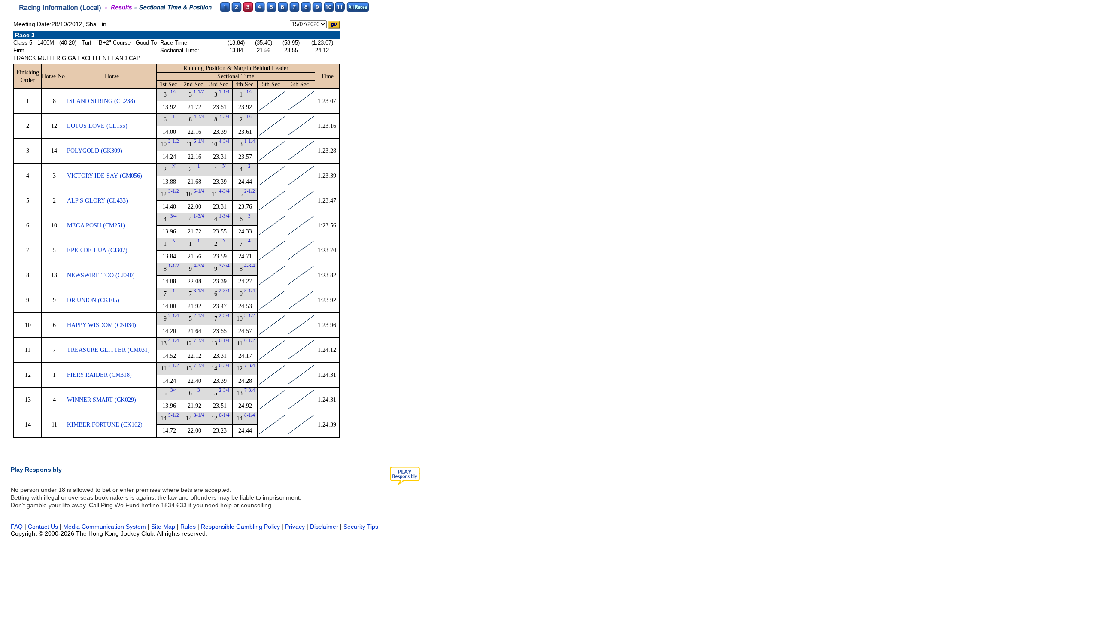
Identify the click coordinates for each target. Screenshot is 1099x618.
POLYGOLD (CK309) (94, 151)
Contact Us (43, 526)
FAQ (17, 526)
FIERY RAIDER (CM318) (99, 375)
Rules (188, 526)
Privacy (295, 526)
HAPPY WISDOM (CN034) (101, 325)
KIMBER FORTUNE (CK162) (105, 424)
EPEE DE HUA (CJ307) (97, 250)
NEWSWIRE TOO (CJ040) (101, 275)
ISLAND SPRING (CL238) (101, 101)
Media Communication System (104, 526)
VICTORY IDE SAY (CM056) (104, 176)
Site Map (163, 526)
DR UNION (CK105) (93, 300)
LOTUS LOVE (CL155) (97, 126)
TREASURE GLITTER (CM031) (108, 350)
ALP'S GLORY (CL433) (97, 200)
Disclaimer (324, 526)
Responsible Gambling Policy (240, 526)
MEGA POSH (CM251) (96, 225)
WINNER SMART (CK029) (101, 400)
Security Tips (360, 526)
